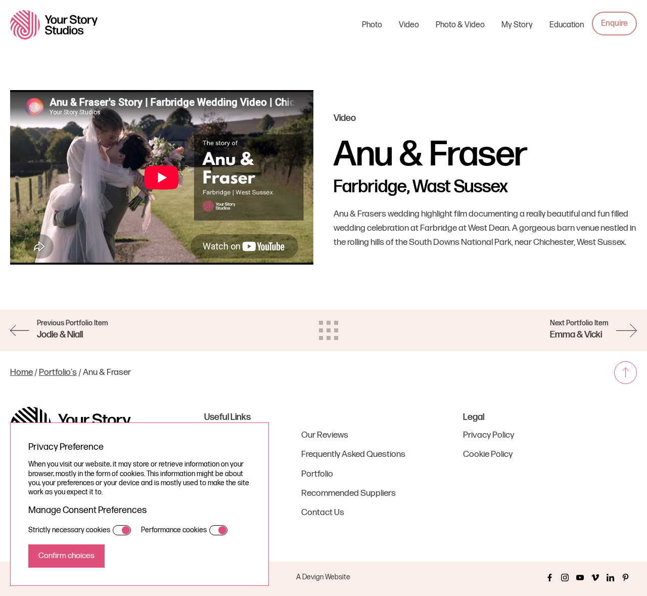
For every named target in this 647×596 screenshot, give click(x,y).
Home (21, 372)
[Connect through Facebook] (549, 577)
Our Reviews (324, 435)
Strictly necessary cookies (69, 530)
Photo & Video (460, 25)
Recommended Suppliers (348, 493)
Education (566, 25)
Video (409, 25)
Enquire (614, 23)
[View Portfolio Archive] (329, 330)
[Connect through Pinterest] (625, 577)
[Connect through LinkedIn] (610, 577)
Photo (372, 25)
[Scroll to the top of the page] (625, 372)
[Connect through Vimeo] (595, 577)
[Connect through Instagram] (565, 577)
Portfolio (317, 474)
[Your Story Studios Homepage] (54, 24)
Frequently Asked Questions (353, 454)
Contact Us (322, 512)
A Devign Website (323, 577)
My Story (517, 25)
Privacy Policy (488, 435)
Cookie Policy (488, 454)
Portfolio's (58, 372)
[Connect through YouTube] (580, 577)
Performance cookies (174, 530)
